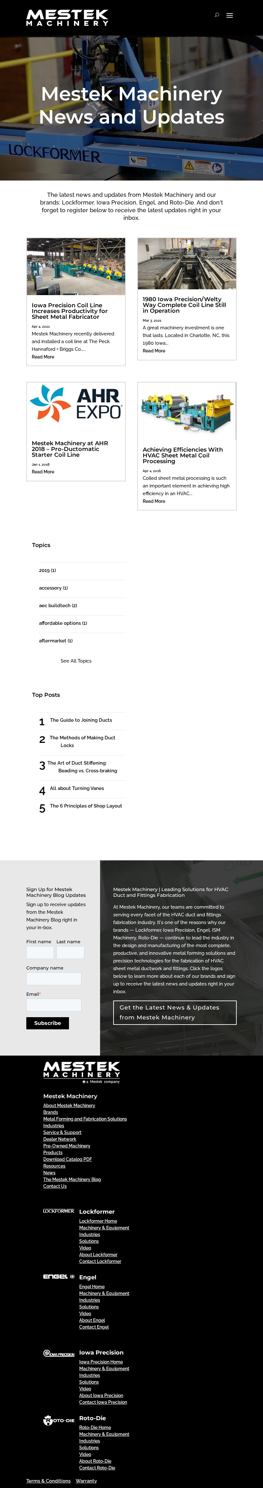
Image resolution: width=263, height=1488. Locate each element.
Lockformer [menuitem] (97, 1211)
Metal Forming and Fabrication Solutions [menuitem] (85, 1119)
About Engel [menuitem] (92, 1320)
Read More (43, 356)
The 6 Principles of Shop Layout (92, 806)
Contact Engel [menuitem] (94, 1327)
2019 (47, 570)
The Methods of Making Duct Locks (88, 741)
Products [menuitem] (53, 1152)
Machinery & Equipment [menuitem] (104, 1227)
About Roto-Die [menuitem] (95, 1461)
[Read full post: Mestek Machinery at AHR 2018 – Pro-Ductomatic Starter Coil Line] (76, 432)
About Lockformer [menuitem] (98, 1254)
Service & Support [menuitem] (62, 1132)
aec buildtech (58, 605)
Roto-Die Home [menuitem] (95, 1427)
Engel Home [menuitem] (92, 1286)
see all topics (76, 661)
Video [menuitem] (85, 1248)
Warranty (86, 1481)
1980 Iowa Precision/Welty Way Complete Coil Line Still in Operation (184, 305)
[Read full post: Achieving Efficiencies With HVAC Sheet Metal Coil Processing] (187, 438)
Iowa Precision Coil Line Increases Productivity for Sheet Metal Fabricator (70, 311)
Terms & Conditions (48, 1481)
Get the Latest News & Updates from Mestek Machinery (169, 1012)
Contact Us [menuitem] (55, 1186)
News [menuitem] (49, 1172)
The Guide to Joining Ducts (86, 720)
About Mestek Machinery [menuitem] (69, 1105)
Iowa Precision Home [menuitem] (101, 1361)
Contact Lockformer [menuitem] (100, 1261)
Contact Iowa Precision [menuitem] (103, 1402)
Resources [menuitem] (54, 1166)
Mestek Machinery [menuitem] (70, 1096)
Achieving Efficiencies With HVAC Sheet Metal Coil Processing (183, 455)
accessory (53, 588)
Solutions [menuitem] (89, 1241)
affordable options (63, 623)
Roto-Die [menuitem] (92, 1418)
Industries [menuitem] (53, 1125)
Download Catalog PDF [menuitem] (67, 1159)
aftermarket (55, 641)
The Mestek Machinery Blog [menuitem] (72, 1179)
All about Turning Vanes (82, 788)
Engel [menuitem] (87, 1277)
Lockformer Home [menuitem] (98, 1221)
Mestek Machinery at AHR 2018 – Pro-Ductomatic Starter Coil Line (70, 449)
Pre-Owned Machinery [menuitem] (66, 1145)
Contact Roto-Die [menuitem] (97, 1467)
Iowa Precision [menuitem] (101, 1352)
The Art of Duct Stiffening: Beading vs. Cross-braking (87, 767)
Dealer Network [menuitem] (59, 1139)
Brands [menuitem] (50, 1112)
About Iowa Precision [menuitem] (101, 1395)
